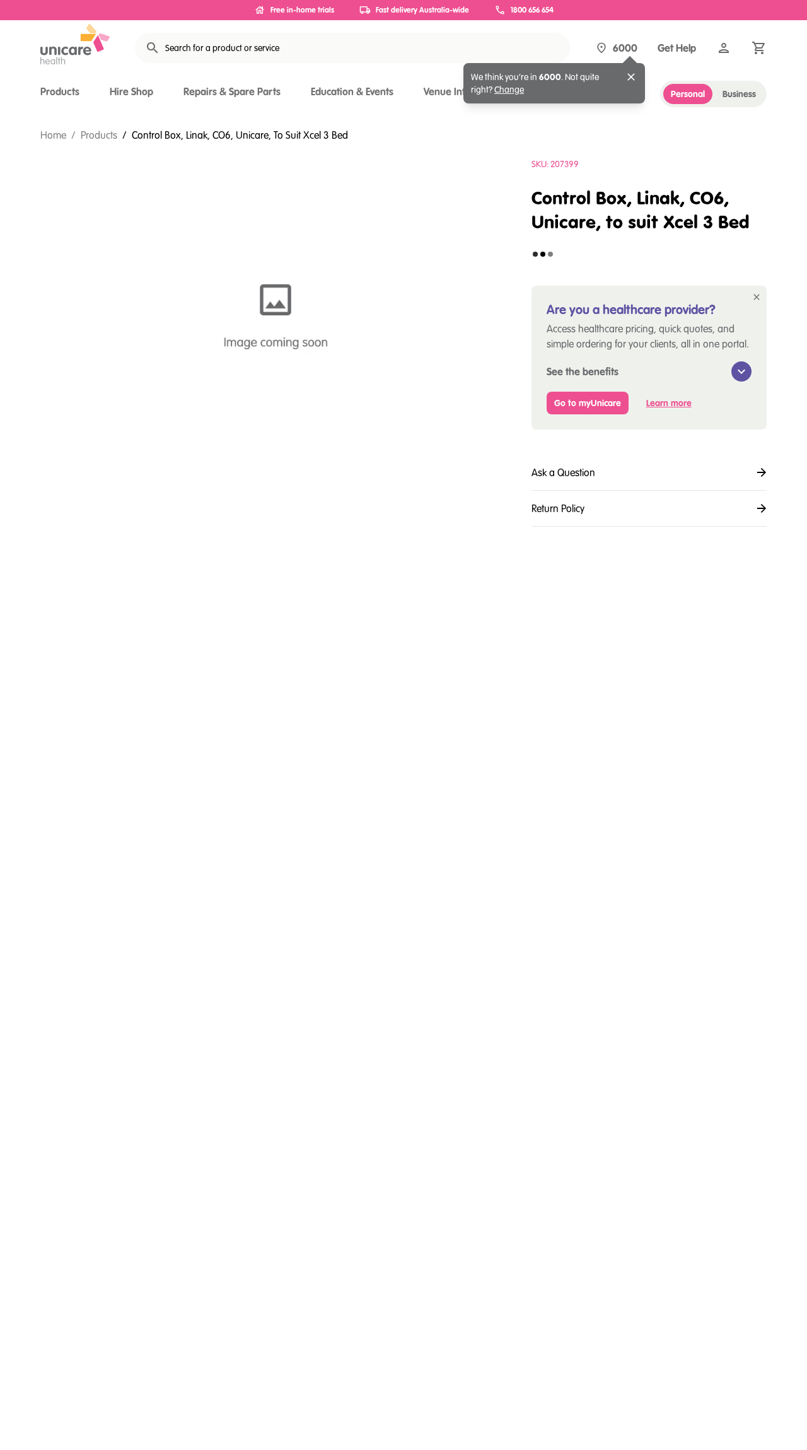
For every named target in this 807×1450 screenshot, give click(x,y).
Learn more (669, 403)
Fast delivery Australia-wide (422, 9)
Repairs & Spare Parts (232, 91)
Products (59, 91)
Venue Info (447, 91)
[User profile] (723, 48)
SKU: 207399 (555, 164)
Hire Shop (131, 91)
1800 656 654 (532, 9)
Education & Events (352, 91)
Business (739, 94)
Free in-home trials (302, 9)
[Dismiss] (631, 77)
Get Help (677, 48)
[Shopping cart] (759, 48)
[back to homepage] (75, 44)
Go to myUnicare (587, 403)
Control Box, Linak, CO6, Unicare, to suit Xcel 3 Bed (240, 135)
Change (509, 89)
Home (53, 135)
